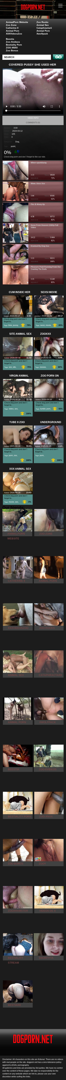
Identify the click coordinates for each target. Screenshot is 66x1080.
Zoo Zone (11, 25)
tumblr (42, 409)
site (14, 367)
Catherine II (12, 28)
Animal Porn (12, 30)
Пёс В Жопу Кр (38, 204)
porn (48, 409)
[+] (15, 151)
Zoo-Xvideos (13, 42)
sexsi (42, 325)
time (10, 325)
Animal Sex (43, 25)
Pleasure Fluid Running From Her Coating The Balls (46, 268)
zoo (15, 455)
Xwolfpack (42, 33)
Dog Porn (41, 12)
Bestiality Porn (14, 44)
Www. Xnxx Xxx (38, 183)
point (13, 146)
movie (48, 325)
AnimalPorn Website (17, 22)
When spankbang (38, 163)
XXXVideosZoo (14, 33)
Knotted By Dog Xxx (40, 246)
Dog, (17, 142)
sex (10, 367)
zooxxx (43, 367)
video (11, 409)
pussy (15, 325)
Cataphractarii (44, 28)
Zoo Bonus (12, 50)
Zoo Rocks (42, 22)
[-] (18, 151)
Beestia (10, 39)
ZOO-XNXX (12, 47)
